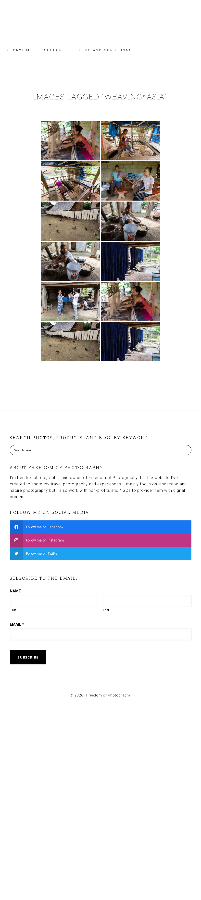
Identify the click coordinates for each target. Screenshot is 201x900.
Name (15, 591)
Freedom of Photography (100, 17)
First (13, 610)
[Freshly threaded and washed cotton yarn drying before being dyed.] (70, 221)
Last (106, 610)
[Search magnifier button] (186, 450)
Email (17, 624)
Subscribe (28, 657)
